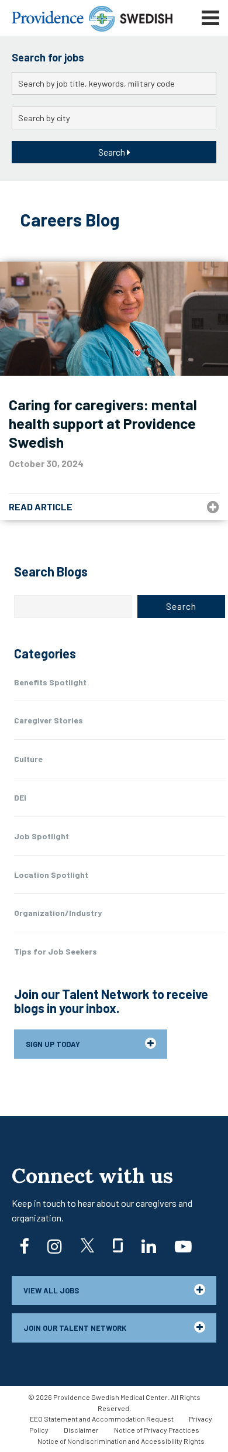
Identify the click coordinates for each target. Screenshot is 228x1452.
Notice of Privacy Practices (156, 1430)
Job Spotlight (41, 836)
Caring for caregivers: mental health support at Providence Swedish (103, 423)
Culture (28, 759)
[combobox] (114, 83)
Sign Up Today (53, 1044)
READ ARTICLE (40, 506)
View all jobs (51, 1290)
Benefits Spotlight (50, 682)
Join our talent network (74, 1328)
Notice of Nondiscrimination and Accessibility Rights (121, 1441)
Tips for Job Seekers (55, 951)
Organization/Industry (58, 913)
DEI (20, 797)
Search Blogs (51, 571)
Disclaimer (81, 1430)
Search (112, 151)
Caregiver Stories (48, 720)
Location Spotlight (51, 875)
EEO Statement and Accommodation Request (102, 1419)
